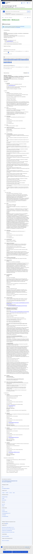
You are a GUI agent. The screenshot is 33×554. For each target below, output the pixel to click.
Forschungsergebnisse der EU (6, 513)
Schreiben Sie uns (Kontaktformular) (7, 530)
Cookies (3, 498)
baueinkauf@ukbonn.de (10, 41)
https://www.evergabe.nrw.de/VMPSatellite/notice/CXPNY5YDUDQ (17, 305)
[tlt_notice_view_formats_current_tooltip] (28, 72)
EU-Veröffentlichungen (5, 516)
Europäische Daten (4, 511)
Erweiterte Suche (8, 14)
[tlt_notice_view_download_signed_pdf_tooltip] (8, 52)
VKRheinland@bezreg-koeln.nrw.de (14, 422)
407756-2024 (22, 26)
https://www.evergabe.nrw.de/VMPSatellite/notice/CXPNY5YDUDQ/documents (17, 303)
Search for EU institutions (5, 536)
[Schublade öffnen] (3, 23)
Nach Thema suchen (19, 14)
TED (2, 17)
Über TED (3, 504)
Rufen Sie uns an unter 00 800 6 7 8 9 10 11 (8, 527)
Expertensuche (13, 14)
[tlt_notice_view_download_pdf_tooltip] (4, 59)
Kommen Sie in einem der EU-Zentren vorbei (8, 532)
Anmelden (24, 2)
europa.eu (6, 523)
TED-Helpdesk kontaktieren (6, 488)
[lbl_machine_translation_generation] (14, 65)
